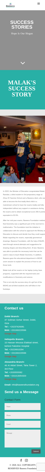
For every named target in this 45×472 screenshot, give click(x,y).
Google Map (10, 334)
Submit (36, 451)
